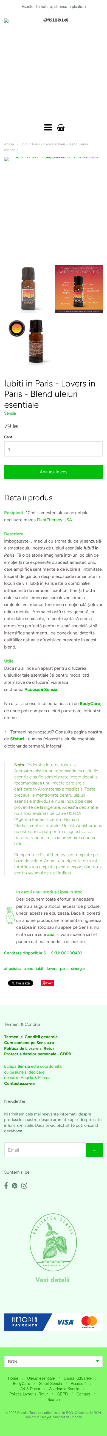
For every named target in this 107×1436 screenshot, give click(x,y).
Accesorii (78, 1383)
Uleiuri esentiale (41, 1378)
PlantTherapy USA (54, 519)
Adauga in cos (53, 471)
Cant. (8, 437)
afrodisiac (12, 968)
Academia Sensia (64, 1388)
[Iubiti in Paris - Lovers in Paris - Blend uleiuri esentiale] (28, 289)
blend (28, 968)
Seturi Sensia (50, 1383)
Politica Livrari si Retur (28, 1394)
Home (13, 1378)
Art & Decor (30, 1388)
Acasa (9, 144)
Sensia (10, 413)
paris (64, 968)
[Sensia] (53, 68)
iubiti (40, 968)
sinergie (78, 968)
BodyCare (21, 1383)
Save (49, 983)
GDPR (62, 1394)
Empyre (45, 1416)
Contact (83, 1394)
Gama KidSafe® (78, 1378)
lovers (52, 968)
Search (53, 1399)
